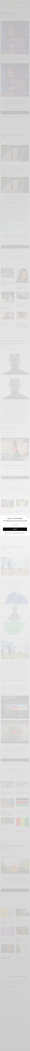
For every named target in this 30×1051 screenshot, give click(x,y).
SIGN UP (15, 529)
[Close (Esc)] (27, 517)
